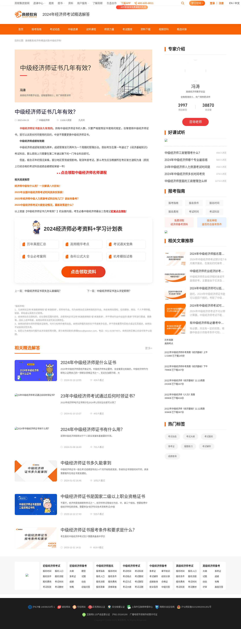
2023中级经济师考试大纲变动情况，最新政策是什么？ (45, 205)
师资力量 (109, 29)
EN (231, 3)
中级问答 (165, 587)
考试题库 (127, 29)
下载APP (126, 3)
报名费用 (173, 211)
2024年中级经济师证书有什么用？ (93, 429)
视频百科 (164, 29)
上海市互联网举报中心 (142, 607)
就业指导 (153, 587)
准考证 (171, 446)
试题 (84, 576)
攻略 (72, 587)
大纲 (72, 571)
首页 (20, 29)
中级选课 (73, 29)
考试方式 (127, 582)
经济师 (37, 40)
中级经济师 (55, 40)
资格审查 (112, 587)
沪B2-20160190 (120, 614)
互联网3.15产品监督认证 (98, 614)
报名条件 (194, 203)
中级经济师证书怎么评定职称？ (114, 290)
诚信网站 (66, 607)
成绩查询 (172, 456)
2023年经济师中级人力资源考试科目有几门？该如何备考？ (47, 198)
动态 (84, 582)
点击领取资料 (83, 271)
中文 (237, 3)
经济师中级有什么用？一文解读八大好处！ (38, 185)
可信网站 (81, 607)
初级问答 (86, 587)
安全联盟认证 (118, 607)
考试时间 (194, 211)
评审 (205, 587)
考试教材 (59, 587)
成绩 (72, 582)
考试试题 (139, 587)
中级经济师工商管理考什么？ (183, 152)
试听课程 (91, 29)
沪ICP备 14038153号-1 (44, 607)
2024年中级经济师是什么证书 (88, 362)
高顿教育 (29, 40)
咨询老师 (195, 122)
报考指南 (36, 29)
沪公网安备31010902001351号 (196, 607)
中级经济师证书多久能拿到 (86, 463)
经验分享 (165, 576)
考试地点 (127, 576)
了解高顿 (98, 3)
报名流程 (59, 576)
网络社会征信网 (167, 607)
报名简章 (100, 587)
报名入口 (59, 571)
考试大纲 (190, 436)
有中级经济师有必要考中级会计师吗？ (214, 322)
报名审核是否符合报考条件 (212, 222)
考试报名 (208, 436)
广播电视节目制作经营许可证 (143, 614)
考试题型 (139, 582)
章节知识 (165, 571)
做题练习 (188, 446)
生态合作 (112, 3)
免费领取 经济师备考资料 (179, 222)
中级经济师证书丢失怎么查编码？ (43, 290)
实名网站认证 (98, 607)
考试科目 (214, 211)
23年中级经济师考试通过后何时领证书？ (99, 396)
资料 (70, 3)
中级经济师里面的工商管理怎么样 (186, 181)
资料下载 (145, 29)
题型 (84, 571)
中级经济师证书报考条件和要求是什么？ (99, 530)
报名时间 (214, 203)
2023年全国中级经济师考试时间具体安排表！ (40, 192)
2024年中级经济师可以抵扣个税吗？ (213, 288)
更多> (148, 348)
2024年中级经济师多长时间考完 (185, 173)
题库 (51, 3)
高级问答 (219, 587)
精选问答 (182, 29)
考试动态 (55, 29)
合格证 (164, 582)
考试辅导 (206, 446)
